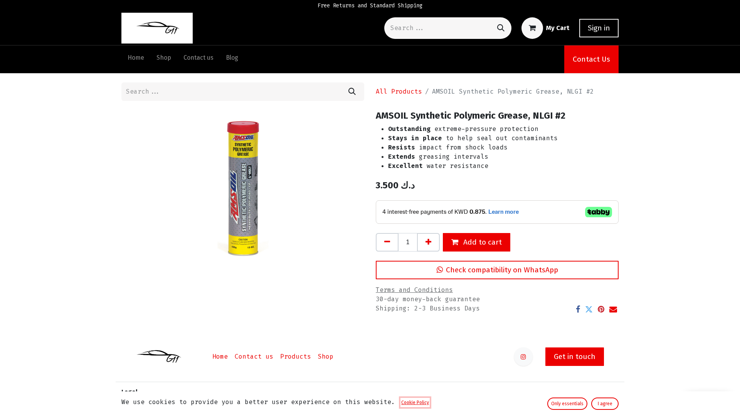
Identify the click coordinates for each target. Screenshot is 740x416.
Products (295, 356)
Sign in (599, 27)
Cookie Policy (415, 402)
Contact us (254, 356)
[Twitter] (589, 309)
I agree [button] (605, 403)
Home (220, 356)
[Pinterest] (601, 309)
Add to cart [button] (481, 242)
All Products (399, 91)
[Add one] (428, 242)
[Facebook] (578, 309)
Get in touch (574, 356)
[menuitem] (136, 59)
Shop (325, 356)
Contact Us (591, 59)
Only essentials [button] (567, 403)
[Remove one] (387, 242)
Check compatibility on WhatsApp (502, 269)
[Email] (613, 309)
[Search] (500, 28)
